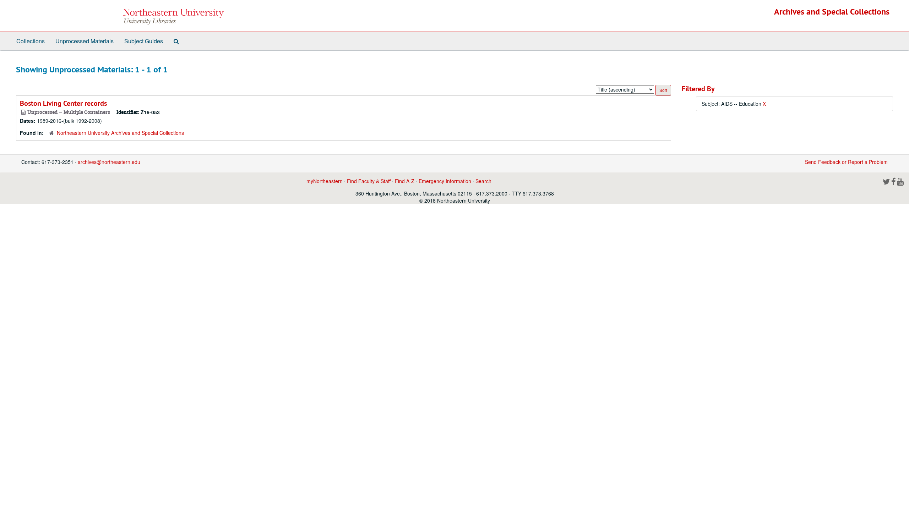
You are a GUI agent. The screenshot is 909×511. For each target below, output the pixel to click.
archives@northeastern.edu (109, 161)
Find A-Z (404, 181)
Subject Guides (143, 41)
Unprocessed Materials (84, 41)
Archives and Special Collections (831, 11)
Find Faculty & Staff (369, 181)
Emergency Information (445, 181)
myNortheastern (324, 181)
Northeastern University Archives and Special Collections (120, 132)
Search (483, 181)
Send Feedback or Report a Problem (846, 161)
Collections (30, 41)
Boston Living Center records (63, 103)
